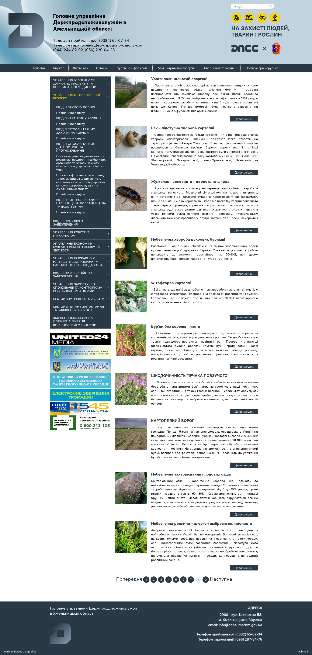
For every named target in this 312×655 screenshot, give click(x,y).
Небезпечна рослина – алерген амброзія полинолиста (201, 523)
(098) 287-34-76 (248, 639)
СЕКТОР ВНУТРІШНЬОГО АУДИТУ (78, 298)
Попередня (129, 579)
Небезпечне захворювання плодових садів (191, 474)
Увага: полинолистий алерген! (179, 79)
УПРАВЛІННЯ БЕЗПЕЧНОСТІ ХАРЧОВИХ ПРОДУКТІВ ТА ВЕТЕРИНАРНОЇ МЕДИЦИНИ (74, 84)
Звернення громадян (220, 67)
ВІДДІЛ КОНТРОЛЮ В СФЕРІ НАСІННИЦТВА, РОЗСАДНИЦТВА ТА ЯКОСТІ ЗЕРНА (81, 203)
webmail (303, 651)
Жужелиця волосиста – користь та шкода (190, 182)
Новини (102, 67)
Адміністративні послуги (176, 67)
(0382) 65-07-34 (114, 40)
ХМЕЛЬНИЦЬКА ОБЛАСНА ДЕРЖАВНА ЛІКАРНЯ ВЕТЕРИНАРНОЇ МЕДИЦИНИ (74, 321)
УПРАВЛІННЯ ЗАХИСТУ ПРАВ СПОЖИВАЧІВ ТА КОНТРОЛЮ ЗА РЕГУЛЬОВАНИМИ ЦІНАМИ (77, 287)
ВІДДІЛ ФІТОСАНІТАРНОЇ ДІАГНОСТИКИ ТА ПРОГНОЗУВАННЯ (75, 147)
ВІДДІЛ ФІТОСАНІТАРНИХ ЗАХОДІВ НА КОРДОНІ (75, 131)
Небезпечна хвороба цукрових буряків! (188, 239)
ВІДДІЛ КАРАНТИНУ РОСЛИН (78, 118)
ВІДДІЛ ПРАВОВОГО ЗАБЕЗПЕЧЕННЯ (68, 223)
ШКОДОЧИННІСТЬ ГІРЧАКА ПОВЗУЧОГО (189, 376)
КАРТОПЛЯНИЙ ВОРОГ (172, 421)
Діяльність (80, 67)
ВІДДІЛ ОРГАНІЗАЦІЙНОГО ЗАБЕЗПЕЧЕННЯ (73, 274)
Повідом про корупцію (262, 67)
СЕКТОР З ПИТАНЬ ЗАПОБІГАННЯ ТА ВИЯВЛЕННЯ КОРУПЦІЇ (78, 308)
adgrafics (30, 651)
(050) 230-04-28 (100, 50)
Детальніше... (244, 118)
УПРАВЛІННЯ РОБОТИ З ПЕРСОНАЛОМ (71, 234)
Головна (39, 67)
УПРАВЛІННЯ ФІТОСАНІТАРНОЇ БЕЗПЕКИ (76, 96)
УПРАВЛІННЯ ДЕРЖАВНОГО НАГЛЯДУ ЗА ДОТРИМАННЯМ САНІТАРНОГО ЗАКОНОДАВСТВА (78, 262)
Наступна (221, 579)
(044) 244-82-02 (68, 50)
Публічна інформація (132, 67)
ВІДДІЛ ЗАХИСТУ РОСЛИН (76, 107)
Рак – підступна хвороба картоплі (182, 128)
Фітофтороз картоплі (171, 283)
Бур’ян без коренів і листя (175, 326)
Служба (58, 67)
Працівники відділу (70, 112)
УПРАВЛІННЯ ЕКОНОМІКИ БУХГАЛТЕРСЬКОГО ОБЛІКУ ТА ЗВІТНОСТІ (76, 247)
